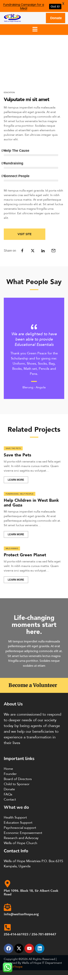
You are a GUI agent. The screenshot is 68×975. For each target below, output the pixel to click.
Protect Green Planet (25, 554)
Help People (26, 494)
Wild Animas (12, 548)
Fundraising (12, 494)
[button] (35, 29)
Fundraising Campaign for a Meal (23, 6)
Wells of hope (13, 966)
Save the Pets (13, 448)
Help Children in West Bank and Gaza (31, 502)
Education (9, 92)
